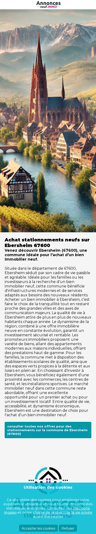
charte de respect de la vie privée (62, 512)
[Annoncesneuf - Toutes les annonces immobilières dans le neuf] (48, 4)
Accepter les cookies (38, 528)
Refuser (68, 528)
